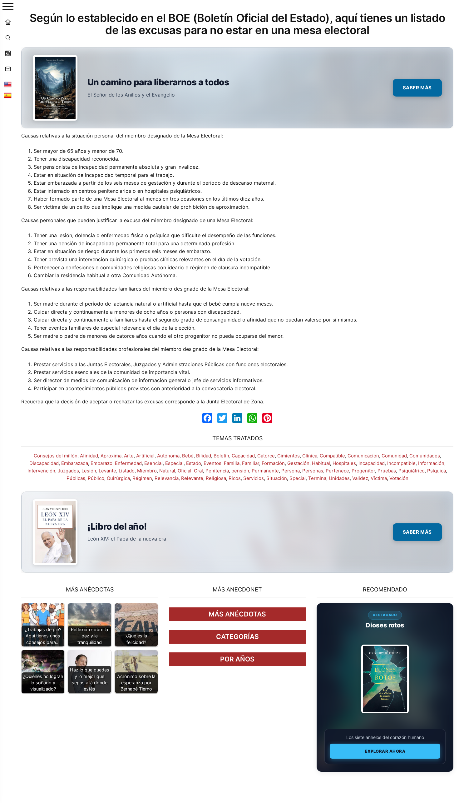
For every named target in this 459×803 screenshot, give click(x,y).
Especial (174, 463)
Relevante (192, 478)
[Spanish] (7, 95)
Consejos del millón (55, 456)
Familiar (250, 463)
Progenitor (363, 471)
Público (96, 478)
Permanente (265, 471)
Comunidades (424, 456)
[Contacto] (7, 68)
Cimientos (288, 456)
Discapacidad (44, 463)
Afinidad (89, 456)
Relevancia (167, 478)
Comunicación (363, 456)
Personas (312, 471)
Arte (129, 456)
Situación (276, 478)
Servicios (253, 478)
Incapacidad (371, 463)
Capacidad (243, 456)
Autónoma (168, 456)
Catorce (266, 456)
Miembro (147, 471)
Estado (193, 463)
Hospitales (344, 463)
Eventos (212, 463)
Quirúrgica (118, 478)
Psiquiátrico (411, 471)
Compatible (332, 456)
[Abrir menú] (7, 7)
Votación (398, 478)
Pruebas (387, 471)
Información (431, 463)
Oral (198, 471)
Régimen (142, 478)
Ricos (235, 478)
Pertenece (337, 471)
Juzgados (68, 471)
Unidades (339, 478)
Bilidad (203, 456)
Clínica (309, 456)
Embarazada (74, 463)
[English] (7, 84)
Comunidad (394, 456)
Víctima (379, 478)
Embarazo (101, 463)
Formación (273, 463)
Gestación (298, 463)
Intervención (41, 471)
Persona (290, 471)
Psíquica (436, 471)
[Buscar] (7, 37)
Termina (317, 478)
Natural (167, 471)
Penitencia (217, 471)
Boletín (221, 456)
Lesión (88, 471)
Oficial (184, 471)
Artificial (145, 456)
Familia (231, 463)
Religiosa (216, 478)
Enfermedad (128, 463)
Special (297, 478)
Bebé (188, 456)
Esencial (153, 463)
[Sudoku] (7, 53)
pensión (240, 471)
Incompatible (401, 463)
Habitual (321, 463)
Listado (127, 471)
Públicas (76, 478)
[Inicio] (7, 22)
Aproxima (111, 456)
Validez (360, 478)
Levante (107, 471)
